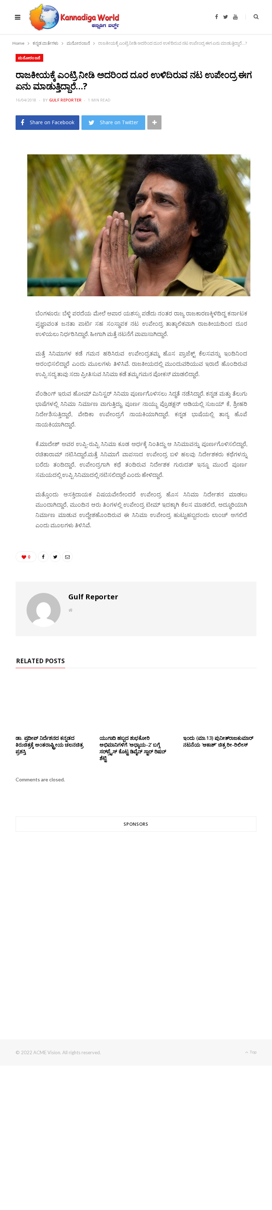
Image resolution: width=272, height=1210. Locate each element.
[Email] (12, 207)
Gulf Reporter (65, 100)
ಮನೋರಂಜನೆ (29, 57)
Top (252, 1052)
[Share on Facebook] (12, 171)
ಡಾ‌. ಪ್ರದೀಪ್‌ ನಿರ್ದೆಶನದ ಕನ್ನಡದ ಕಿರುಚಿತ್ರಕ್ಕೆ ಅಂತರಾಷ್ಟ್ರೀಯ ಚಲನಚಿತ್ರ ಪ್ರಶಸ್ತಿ (49, 745)
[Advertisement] (136, 922)
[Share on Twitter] (12, 189)
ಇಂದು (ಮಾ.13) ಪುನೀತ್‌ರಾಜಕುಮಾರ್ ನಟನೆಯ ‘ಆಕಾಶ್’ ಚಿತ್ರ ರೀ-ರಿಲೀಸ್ (218, 741)
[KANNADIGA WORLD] (73, 17)
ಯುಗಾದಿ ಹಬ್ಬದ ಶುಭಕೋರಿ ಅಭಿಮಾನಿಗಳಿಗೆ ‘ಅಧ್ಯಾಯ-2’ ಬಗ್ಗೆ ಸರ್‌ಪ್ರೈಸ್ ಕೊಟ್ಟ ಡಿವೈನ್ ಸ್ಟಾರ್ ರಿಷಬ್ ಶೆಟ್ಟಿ (133, 748)
